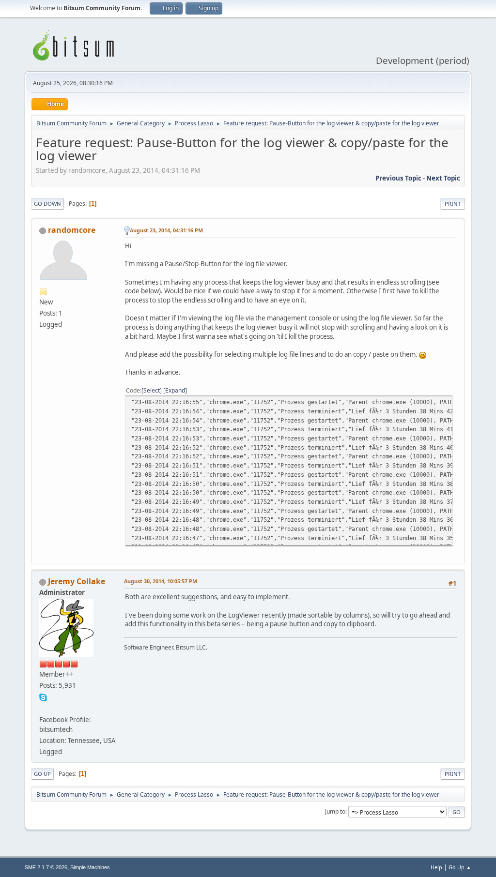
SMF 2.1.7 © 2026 (46, 867)
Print (453, 203)
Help (436, 867)
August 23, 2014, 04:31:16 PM (166, 230)
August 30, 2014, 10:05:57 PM (160, 581)
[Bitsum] (43, 707)
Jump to (335, 811)
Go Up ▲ (460, 867)
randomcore (71, 230)
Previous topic (398, 178)
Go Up (42, 773)
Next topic (443, 178)
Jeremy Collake (76, 581)
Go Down (47, 203)
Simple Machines (90, 867)
